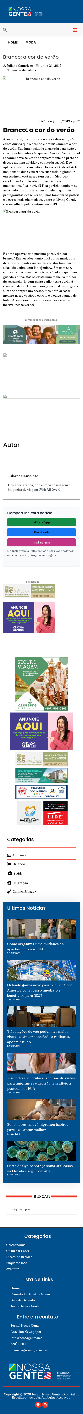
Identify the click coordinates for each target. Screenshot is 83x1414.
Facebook (41, 532)
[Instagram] (45, 1405)
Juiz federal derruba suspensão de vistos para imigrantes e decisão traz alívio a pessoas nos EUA (41, 1083)
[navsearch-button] (7, 30)
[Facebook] (38, 1405)
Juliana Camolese (23, 476)
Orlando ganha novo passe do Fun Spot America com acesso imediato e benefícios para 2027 (39, 990)
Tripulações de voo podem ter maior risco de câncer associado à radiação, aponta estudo (38, 1036)
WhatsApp (41, 522)
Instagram (41, 542)
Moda (31, 42)
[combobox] (41, 1209)
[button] (74, 30)
